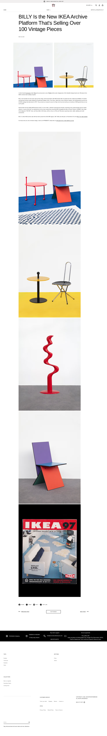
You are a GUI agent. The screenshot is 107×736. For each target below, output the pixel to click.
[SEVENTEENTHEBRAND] (53, 5)
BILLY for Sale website (82, 116)
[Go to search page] (96, 5)
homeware (28, 93)
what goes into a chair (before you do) (65, 120)
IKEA (50, 93)
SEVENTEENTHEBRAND (91, 696)
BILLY (35, 93)
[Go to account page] (99, 5)
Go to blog (53, 611)
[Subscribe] (29, 722)
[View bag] (102, 5)
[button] (96, 5)
